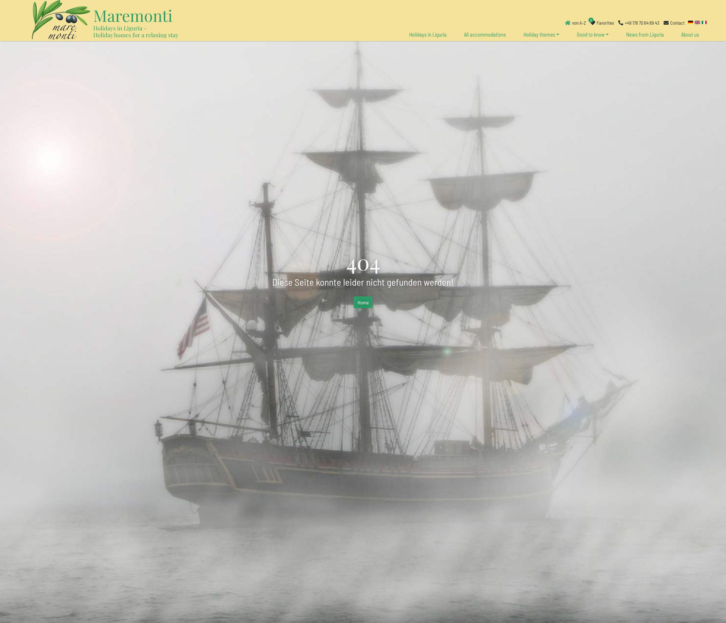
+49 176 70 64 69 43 (642, 23)
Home (363, 302)
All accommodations (485, 34)
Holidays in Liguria (428, 34)
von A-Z (579, 23)
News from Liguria (645, 34)
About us (690, 34)
